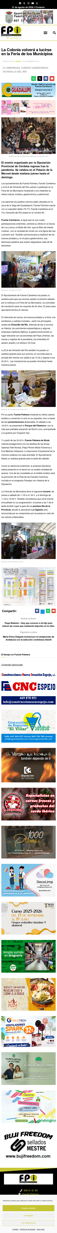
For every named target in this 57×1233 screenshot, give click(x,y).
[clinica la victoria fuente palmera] (28, 1068)
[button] (46, 33)
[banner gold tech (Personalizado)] (28, 1031)
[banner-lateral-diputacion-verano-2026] (28, 764)
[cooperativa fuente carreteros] (28, 89)
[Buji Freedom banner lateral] (28, 1144)
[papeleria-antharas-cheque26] (28, 1106)
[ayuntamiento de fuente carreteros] (28, 16)
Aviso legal (41, 1229)
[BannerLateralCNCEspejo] (28, 687)
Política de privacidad (27, 1229)
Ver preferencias (28, 1222)
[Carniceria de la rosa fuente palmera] (28, 803)
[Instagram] (28, 3)
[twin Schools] (28, 917)
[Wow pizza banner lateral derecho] (28, 994)
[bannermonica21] (28, 879)
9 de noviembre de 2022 (31, 61)
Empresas (13, 68)
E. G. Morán (16, 61)
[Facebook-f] (20, 3)
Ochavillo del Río (15, 71)
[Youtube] (33, 3)
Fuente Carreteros (34, 68)
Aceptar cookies (28, 1208)
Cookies (15, 1229)
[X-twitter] (24, 3)
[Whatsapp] (37, 3)
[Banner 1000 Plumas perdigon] (28, 841)
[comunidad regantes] (28, 725)
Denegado (28, 1215)
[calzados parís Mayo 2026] (28, 107)
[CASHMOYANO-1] (28, 956)
